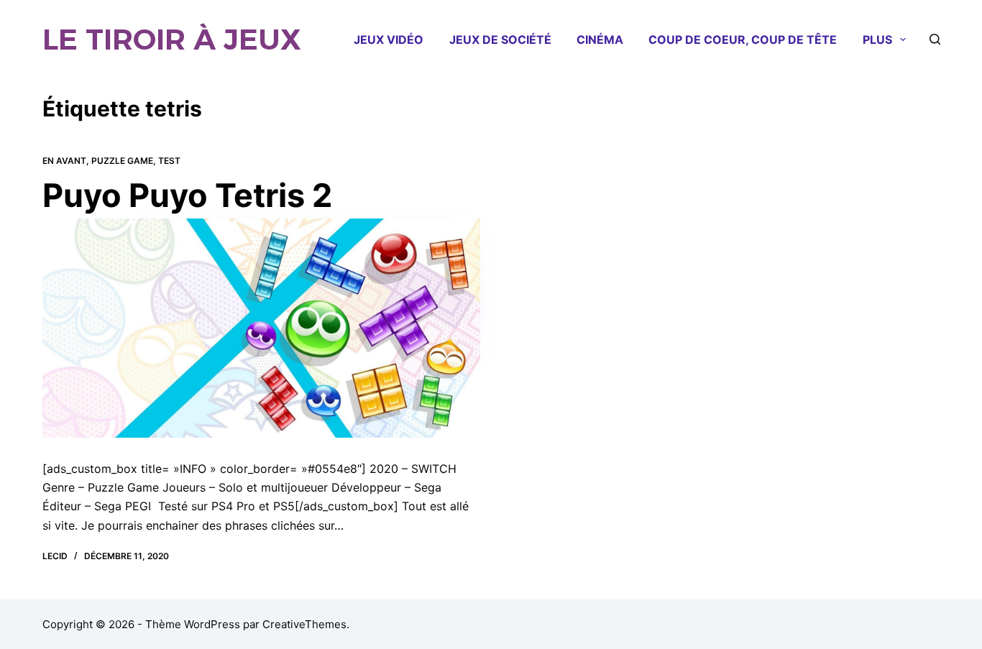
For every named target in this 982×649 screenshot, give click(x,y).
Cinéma (600, 39)
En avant (64, 160)
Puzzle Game (122, 160)
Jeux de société (500, 39)
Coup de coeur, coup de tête (742, 39)
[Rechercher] (935, 39)
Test (169, 160)
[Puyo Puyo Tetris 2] (261, 328)
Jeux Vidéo (388, 39)
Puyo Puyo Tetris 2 (187, 195)
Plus (877, 39)
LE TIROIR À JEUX (171, 39)
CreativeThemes (304, 624)
